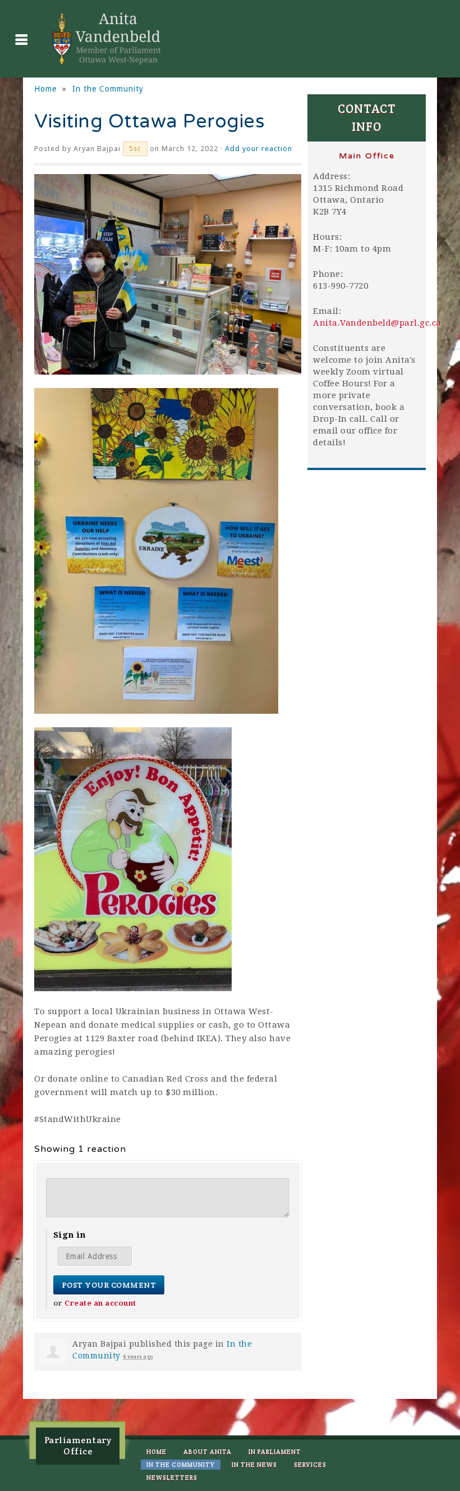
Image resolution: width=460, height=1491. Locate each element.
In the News (254, 1465)
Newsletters (171, 1477)
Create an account (100, 1303)
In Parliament (275, 1452)
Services (310, 1465)
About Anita (207, 1452)
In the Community (108, 88)
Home (45, 88)
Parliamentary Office (78, 1445)
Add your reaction (258, 148)
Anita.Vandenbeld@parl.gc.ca (377, 323)
